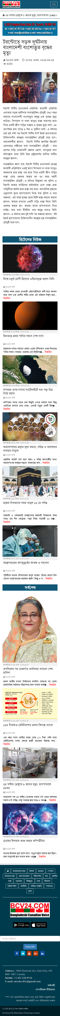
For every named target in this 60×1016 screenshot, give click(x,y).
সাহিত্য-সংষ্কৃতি (36, 886)
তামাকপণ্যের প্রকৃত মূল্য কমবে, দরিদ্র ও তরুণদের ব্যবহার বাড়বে (30, 449)
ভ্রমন (30, 891)
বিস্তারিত (6, 298)
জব (46, 876)
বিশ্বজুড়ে (29, 881)
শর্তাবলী (51, 985)
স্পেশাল (50, 871)
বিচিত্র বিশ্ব (37, 876)
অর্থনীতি (23, 886)
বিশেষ (31, 871)
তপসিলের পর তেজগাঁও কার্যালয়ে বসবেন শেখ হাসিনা (28, 671)
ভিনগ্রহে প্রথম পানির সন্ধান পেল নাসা (23, 336)
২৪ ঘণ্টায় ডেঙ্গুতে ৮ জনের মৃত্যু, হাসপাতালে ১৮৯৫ (27, 786)
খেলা (38, 881)
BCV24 (11, 1009)
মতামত (41, 871)
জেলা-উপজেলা (24, 876)
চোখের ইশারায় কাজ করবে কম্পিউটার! (24, 15)
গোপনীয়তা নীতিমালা (45, 989)
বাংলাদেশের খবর (19, 871)
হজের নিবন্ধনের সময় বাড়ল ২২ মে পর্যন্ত (25, 503)
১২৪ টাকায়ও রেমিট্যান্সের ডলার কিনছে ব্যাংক (28, 725)
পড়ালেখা (19, 881)
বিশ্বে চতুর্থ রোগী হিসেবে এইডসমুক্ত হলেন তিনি (28, 279)
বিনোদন (47, 881)
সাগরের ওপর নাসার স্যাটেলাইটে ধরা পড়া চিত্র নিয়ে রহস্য (28, 391)
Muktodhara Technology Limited (27, 1013)
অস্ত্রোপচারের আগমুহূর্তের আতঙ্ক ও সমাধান (26, 563)
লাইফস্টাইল (12, 886)
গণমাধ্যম (49, 886)
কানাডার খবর (9, 876)
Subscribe (30, 946)
